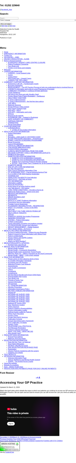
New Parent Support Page (17, 108)
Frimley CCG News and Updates (19, 68)
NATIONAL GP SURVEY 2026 (18, 294)
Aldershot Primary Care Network (19, 264)
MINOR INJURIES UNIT (16, 197)
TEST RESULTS (10, 354)
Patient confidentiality (15, 236)
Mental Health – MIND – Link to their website (23, 255)
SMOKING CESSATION (16, 218)
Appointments (13, 266)
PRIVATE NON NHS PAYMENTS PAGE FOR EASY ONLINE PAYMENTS (30, 368)
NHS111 (11, 114)
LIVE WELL (12, 103)
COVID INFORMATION (12, 126)
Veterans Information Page (17, 358)
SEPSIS (11, 215)
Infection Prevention (15, 287)
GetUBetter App (13, 176)
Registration (12, 349)
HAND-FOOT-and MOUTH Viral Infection (22, 177)
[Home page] (7, 26)
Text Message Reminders (17, 328)
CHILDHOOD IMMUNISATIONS (19, 147)
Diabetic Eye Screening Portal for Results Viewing (29, 161)
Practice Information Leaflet (17, 310)
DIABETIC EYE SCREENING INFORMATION (28, 160)
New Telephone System (16, 305)
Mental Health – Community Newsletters (22, 250)
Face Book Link (13, 66)
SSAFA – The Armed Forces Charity (20, 361)
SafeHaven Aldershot (15, 121)
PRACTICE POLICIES (16, 314)
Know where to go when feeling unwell (21, 186)
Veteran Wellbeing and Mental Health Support (24, 360)
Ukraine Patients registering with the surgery (23, 351)
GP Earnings (12, 284)
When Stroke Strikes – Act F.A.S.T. (20, 229)
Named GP (12, 292)
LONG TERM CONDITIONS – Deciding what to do (25, 190)
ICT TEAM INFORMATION (17, 285)
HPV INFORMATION (15, 181)
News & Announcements (12, 61)
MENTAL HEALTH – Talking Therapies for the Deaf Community (30, 253)
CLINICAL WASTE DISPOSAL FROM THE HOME (25, 151)
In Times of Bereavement (16, 100)
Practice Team (13, 315)
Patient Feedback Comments (18, 64)
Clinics (10, 269)
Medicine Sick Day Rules (17, 338)
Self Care (11, 209)
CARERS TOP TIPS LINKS (17, 80)
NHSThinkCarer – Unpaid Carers (19, 78)
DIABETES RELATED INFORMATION (21, 156)
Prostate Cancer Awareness (18, 204)
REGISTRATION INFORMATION (15, 340)
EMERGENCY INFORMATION (15, 54)
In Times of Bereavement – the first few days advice (26, 101)
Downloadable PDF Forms (17, 276)
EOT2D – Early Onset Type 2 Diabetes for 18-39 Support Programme (36, 163)
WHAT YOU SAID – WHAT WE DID (20, 331)
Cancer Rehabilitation (15, 144)
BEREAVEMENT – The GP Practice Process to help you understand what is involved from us (40, 87)
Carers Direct (12, 77)
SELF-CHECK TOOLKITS (17, 213)
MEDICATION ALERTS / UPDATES (16, 243)
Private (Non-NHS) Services (18, 317)
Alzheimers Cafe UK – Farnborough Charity (23, 84)
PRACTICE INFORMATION (14, 257)
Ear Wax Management (15, 169)
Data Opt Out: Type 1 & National (19, 342)
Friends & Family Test (15, 280)
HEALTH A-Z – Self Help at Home (20, 179)
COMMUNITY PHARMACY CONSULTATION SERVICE (28, 91)
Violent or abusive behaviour (18, 330)
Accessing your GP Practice (18, 262)
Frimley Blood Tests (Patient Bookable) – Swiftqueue (26, 96)
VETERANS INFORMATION (14, 356)
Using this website (10, 363)
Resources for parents (15, 115)
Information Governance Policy (18, 289)
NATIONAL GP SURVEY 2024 (18, 298)
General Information (15, 282)
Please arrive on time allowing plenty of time (23, 259)
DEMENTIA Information (16, 154)
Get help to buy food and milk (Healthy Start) (23, 94)
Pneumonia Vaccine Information (19, 202)
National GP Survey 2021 (17, 303)
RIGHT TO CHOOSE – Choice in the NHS (23, 207)
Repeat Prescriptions (15, 337)
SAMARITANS (13, 123)
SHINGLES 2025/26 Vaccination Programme (23, 216)
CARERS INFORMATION (13, 71)
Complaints (12, 271)
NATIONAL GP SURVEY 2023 (18, 299)
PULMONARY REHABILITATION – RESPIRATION (26, 206)
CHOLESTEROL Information (18, 149)
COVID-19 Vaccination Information (24, 130)
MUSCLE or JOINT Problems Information (22, 200)
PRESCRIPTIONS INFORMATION (16, 335)
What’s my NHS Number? (17, 241)
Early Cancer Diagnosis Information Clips (22, 170)
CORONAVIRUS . (14, 128)
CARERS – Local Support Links (19, 73)
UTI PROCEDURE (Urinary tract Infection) (23, 225)
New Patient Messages (16, 344)
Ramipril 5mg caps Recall (17, 245)
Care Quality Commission (17, 268)
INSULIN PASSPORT (15, 184)
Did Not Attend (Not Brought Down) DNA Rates (24, 275)
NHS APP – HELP (14, 110)
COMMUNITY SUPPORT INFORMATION (18, 82)
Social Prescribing (14, 124)
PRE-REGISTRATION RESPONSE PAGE (23, 347)
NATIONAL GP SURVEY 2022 (18, 301)
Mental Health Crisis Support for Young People (24, 252)
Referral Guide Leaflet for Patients (20, 312)
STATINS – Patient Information (18, 220)
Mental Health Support (16, 248)
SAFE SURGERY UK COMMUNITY (20, 119)
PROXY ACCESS (14, 239)
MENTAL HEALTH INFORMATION (16, 246)
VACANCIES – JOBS (11, 57)
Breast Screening (14, 142)
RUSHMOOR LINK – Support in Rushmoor (23, 117)
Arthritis (10, 135)
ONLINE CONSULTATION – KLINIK (16, 59)
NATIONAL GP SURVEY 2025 (18, 296)
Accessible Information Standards (19, 261)
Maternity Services (14, 105)
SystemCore (9, 452)
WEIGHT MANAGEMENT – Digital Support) (23, 227)
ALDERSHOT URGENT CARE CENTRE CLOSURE (26, 62)
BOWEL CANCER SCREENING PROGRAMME (25, 140)
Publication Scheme (15, 319)
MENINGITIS (12, 195)
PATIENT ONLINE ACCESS (18, 345)
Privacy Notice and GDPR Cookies (20, 238)
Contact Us (8, 55)
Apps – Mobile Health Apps (13, 367)
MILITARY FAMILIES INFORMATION (21, 291)
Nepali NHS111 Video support (18, 107)
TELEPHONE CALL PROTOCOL (19, 326)
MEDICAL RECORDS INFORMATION (17, 230)
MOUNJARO (12, 199)
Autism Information (14, 133)
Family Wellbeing (14, 92)
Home (6, 52)
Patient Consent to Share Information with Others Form (27, 234)
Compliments (12, 273)
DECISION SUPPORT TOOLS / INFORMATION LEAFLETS (29, 153)
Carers (10, 75)
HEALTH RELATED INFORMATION (16, 131)
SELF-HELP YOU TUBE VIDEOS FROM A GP (24, 211)
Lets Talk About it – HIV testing (18, 188)
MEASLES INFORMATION (17, 193)
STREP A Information (15, 222)
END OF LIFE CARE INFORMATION (21, 167)
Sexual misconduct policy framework (21, 321)
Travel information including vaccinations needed (25, 223)
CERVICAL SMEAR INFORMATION (20, 146)
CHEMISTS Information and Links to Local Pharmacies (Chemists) (31, 89)
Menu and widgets (6, 24)
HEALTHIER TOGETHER (17, 98)
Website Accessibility (11, 365)
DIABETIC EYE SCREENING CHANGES (26, 158)
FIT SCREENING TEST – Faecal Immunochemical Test (27, 172)
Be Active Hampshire (15, 85)
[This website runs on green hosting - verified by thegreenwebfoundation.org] (10, 450)
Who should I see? (14, 333)
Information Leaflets (15, 183)
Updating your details (15, 353)
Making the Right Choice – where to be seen (23, 192)
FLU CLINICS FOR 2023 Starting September (23, 174)
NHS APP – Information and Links (20, 112)
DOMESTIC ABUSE (15, 165)
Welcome (7, 69)
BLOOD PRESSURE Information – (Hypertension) (25, 138)
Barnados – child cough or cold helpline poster (24, 137)
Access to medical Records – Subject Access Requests (27, 232)
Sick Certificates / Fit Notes (17, 322)
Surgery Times (13, 324)
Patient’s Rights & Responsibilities (20, 308)
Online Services (13, 307)
